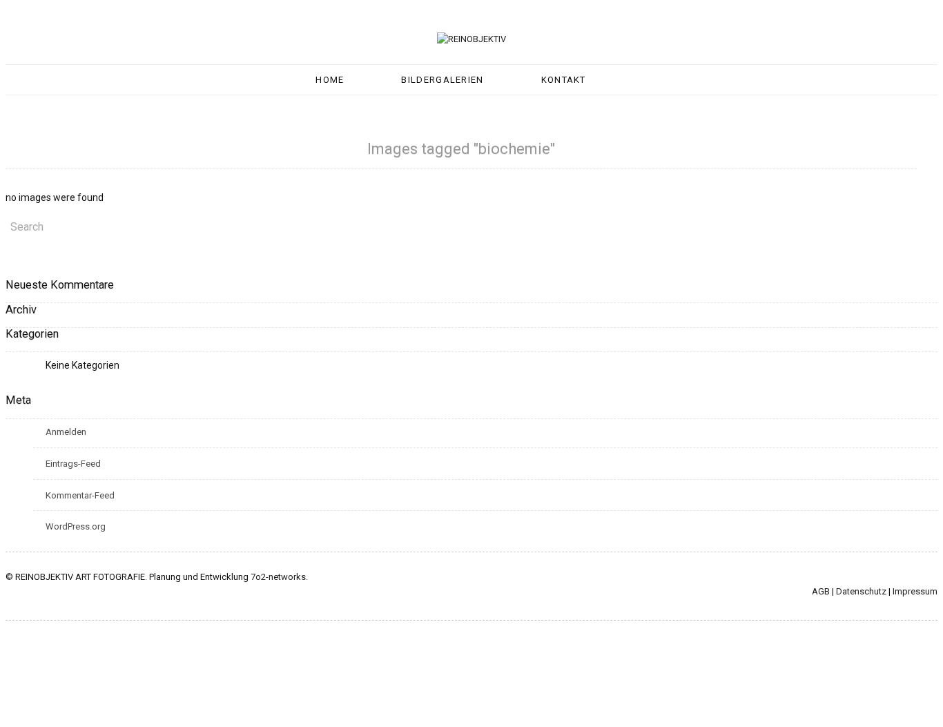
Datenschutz (861, 591)
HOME (329, 80)
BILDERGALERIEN (442, 80)
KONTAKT (563, 80)
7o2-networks (278, 577)
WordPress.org (76, 526)
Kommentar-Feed (80, 495)
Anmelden (66, 432)
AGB (821, 591)
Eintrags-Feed (73, 463)
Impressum (915, 591)
